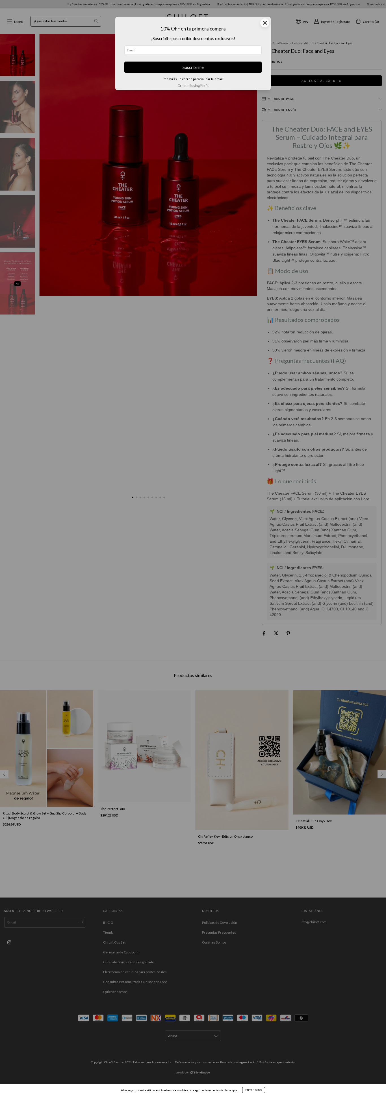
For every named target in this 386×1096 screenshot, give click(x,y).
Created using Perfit (193, 85)
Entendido (253, 1090)
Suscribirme (193, 67)
